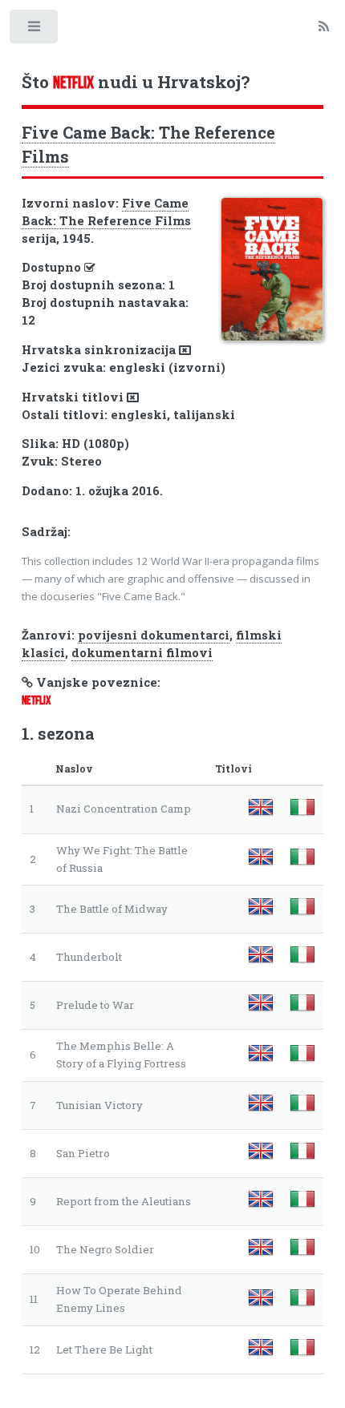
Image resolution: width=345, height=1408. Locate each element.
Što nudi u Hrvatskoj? (136, 82)
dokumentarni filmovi (142, 652)
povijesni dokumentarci (153, 635)
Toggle (35, 30)
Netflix (36, 700)
